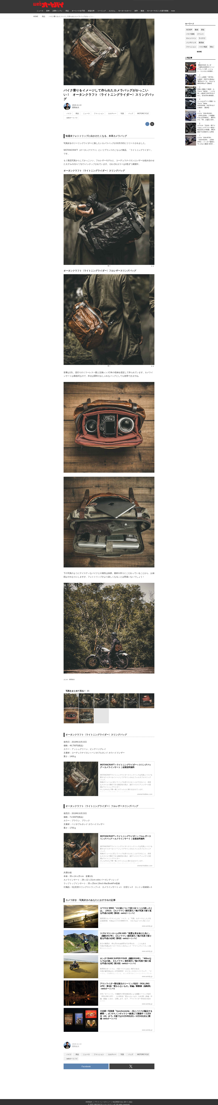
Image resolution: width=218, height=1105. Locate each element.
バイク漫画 (190, 34)
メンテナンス (191, 42)
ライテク (202, 38)
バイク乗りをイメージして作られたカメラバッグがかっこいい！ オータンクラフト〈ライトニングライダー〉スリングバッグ (109, 94)
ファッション (191, 47)
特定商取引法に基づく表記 (122, 1102)
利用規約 (89, 1102)
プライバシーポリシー (102, 1102)
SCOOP (189, 30)
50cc (211, 47)
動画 (196, 30)
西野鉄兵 (75, 107)
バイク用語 (203, 47)
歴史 (202, 30)
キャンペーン (191, 38)
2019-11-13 (76, 105)
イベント (200, 34)
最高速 (201, 42)
